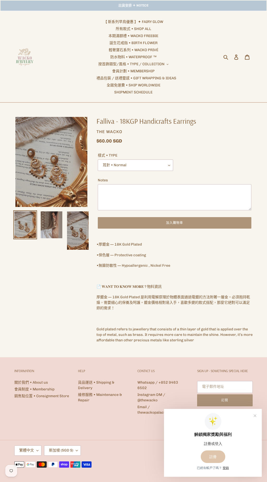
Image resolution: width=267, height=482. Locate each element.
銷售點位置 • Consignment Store (41, 396)
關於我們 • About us (31, 382)
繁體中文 (26, 450)
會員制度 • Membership (34, 389)
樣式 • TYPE (107, 155)
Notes (103, 180)
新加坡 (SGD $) (61, 450)
